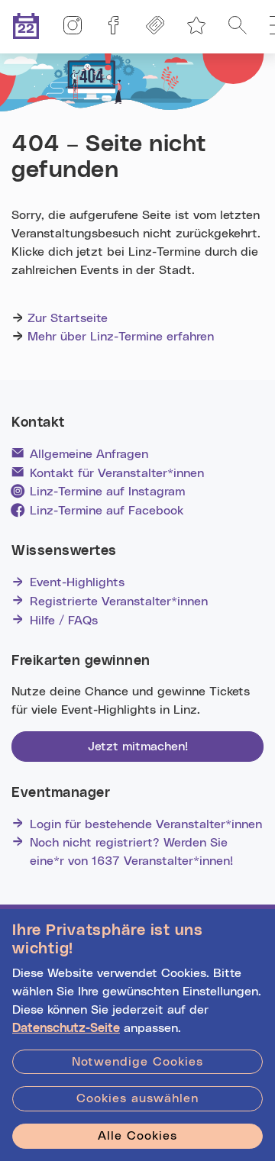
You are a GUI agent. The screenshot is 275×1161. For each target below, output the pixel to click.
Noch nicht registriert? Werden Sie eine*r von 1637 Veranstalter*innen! (131, 852)
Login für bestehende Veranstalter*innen (146, 824)
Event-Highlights (77, 582)
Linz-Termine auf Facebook (106, 511)
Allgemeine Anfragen (89, 454)
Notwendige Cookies (137, 1062)
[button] (237, 26)
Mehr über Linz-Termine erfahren (121, 337)
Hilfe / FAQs (64, 620)
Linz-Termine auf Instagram (107, 491)
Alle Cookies (137, 1136)
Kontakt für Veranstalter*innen (117, 473)
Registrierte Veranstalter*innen (119, 601)
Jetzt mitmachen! (138, 746)
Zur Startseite (68, 318)
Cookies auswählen (137, 1098)
